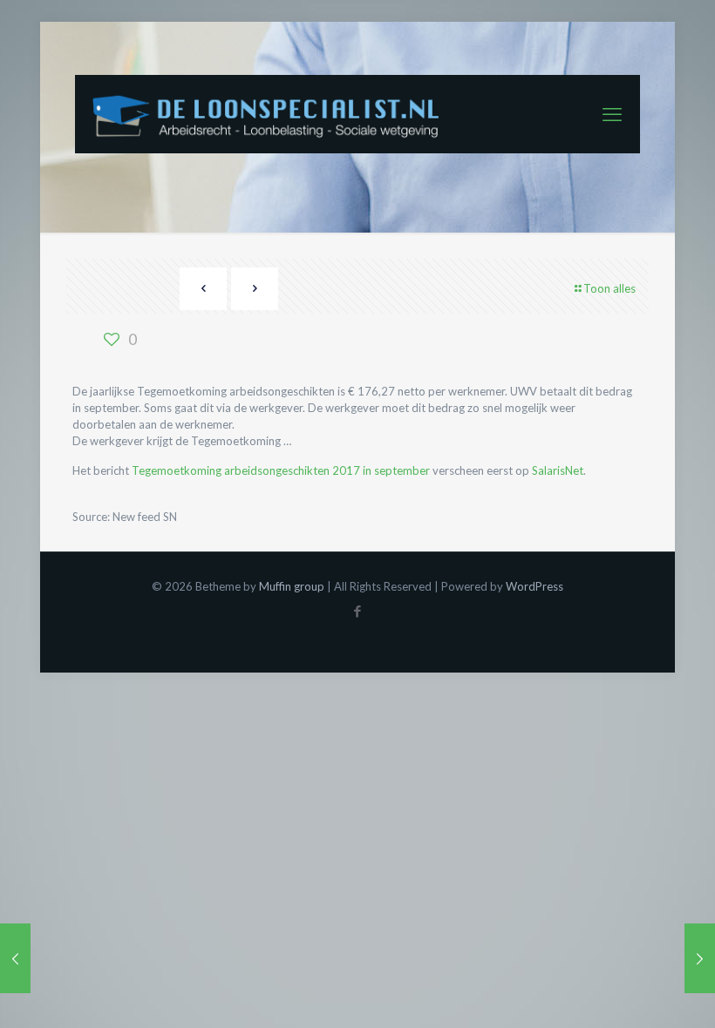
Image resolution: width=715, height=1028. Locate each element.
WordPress (534, 586)
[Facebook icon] (357, 611)
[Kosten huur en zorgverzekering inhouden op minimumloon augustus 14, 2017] (15, 958)
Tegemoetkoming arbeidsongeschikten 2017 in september (281, 470)
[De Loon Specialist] (275, 114)
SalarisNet (557, 470)
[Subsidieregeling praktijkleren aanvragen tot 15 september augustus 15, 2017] (699, 958)
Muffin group (291, 586)
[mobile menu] (612, 114)
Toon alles (609, 288)
